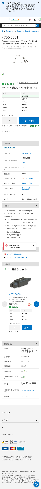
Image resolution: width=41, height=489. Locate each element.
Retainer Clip (27, 183)
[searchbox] (19, 25)
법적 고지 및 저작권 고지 (24, 457)
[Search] (37, 25)
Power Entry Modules (26, 189)
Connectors (10, 31)
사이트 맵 (28, 460)
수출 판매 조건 (7, 460)
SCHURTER (26, 153)
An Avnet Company (8, 471)
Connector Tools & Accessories (28, 31)
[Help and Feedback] (36, 484)
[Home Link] (17, 20)
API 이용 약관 (18, 460)
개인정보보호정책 (8, 457)
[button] (3, 20)
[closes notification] (38, 3)
